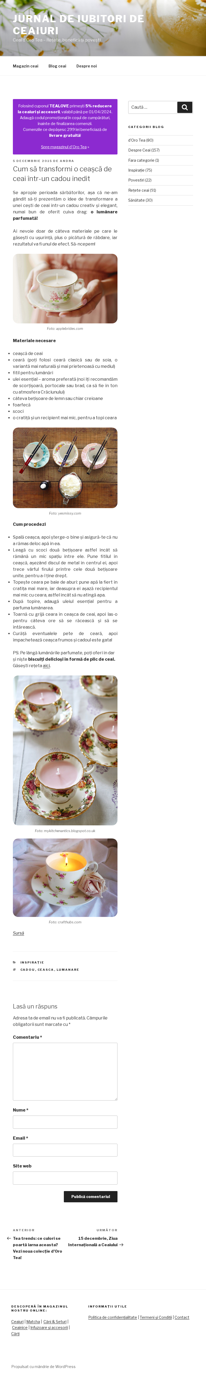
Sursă (18, 933)
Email (20, 1138)
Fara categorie (141, 160)
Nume (20, 1110)
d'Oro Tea (136, 140)
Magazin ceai (25, 66)
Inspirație (32, 962)
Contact (182, 1317)
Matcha (33, 1321)
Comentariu (27, 1037)
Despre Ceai (139, 150)
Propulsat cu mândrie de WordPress (43, 1366)
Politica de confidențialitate (112, 1317)
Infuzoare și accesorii (49, 1327)
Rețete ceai (138, 190)
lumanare (68, 970)
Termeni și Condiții (156, 1317)
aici (46, 665)
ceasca (46, 970)
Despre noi (86, 66)
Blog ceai (57, 66)
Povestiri (136, 180)
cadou (27, 970)
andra (67, 161)
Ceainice (20, 1327)
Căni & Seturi (55, 1321)
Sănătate (136, 200)
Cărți (15, 1333)
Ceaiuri (17, 1321)
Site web (22, 1166)
